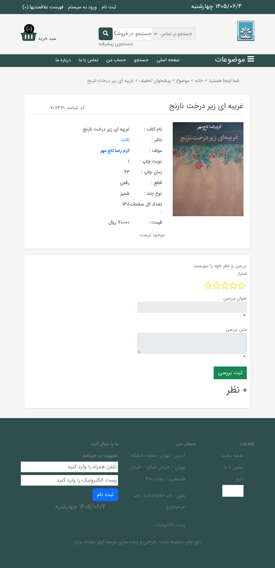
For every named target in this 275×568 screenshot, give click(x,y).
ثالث (125, 140)
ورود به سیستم (82, 7)
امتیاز (242, 273)
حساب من (116, 60)
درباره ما (63, 60)
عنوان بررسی (235, 298)
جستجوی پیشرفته (116, 44)
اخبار (239, 479)
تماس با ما (88, 60)
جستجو (141, 60)
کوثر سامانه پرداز (89, 542)
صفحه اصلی (168, 60)
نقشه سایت (232, 455)
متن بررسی (236, 329)
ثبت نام (109, 7)
